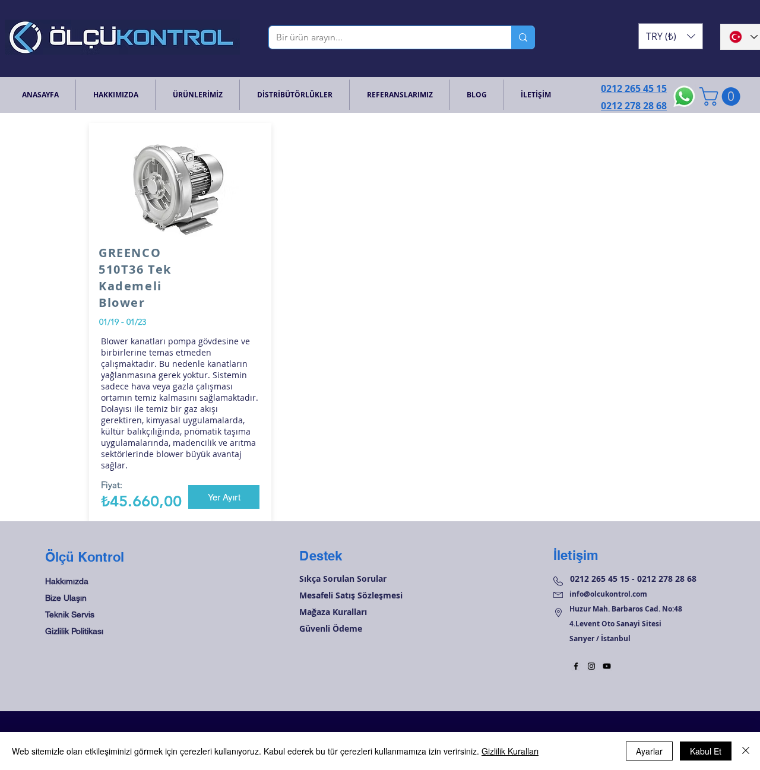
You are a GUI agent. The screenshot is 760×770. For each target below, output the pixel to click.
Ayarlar (649, 751)
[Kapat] (746, 751)
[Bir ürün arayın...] (522, 37)
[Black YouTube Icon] (607, 666)
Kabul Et (705, 751)
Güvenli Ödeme (330, 628)
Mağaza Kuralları (333, 611)
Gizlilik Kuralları (510, 751)
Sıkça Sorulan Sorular (343, 578)
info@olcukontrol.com (608, 594)
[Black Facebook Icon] (576, 666)
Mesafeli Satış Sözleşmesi (351, 595)
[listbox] (670, 36)
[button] (670, 36)
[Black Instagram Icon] (591, 666)
